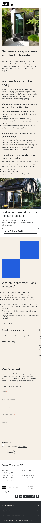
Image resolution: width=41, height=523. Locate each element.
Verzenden (8, 453)
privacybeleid (22, 447)
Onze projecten (14, 230)
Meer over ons (10, 323)
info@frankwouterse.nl (10, 480)
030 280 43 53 (7, 477)
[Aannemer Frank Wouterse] (7, 4)
